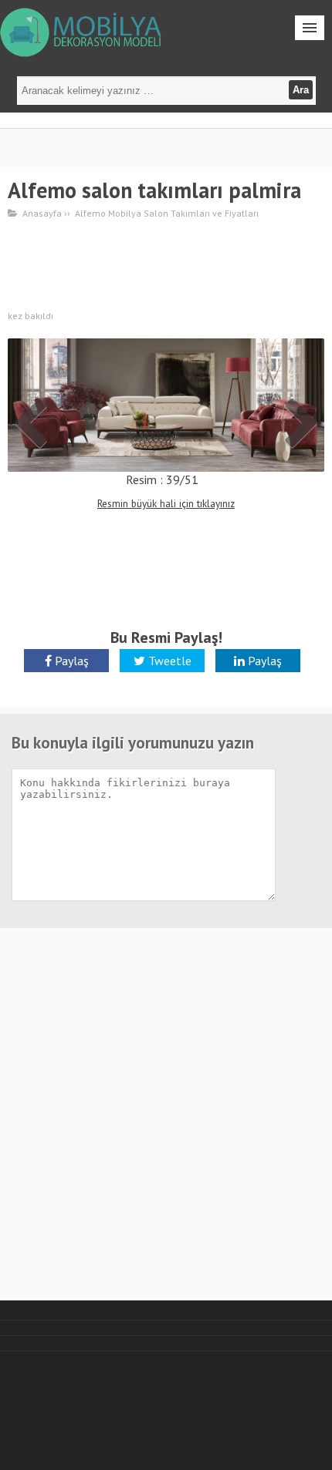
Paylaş (70, 660)
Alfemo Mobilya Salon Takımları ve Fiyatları (167, 213)
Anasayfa (42, 213)
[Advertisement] (166, 266)
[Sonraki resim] (166, 403)
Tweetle (168, 660)
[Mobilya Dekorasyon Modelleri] (83, 31)
